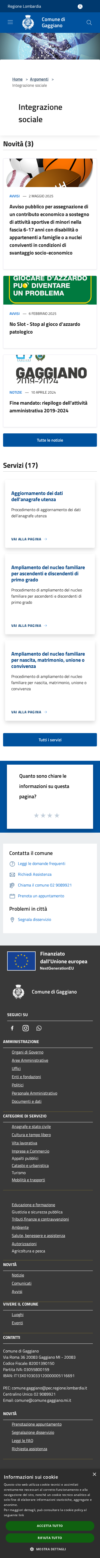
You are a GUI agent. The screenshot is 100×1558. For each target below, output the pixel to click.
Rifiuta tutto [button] (50, 1538)
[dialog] (50, 1513)
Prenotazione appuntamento (37, 1424)
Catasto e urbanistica (30, 1165)
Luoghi (18, 1314)
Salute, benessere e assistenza (38, 1235)
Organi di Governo (27, 1052)
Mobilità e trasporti (28, 1180)
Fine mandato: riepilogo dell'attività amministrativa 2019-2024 (48, 406)
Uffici (16, 1068)
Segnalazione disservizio (33, 1432)
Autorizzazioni (24, 1244)
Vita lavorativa (24, 1143)
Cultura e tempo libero (31, 1135)
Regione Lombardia (24, 6)
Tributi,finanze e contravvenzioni (40, 1219)
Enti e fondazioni (26, 1077)
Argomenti (39, 79)
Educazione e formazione (33, 1205)
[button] (50, 1549)
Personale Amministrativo (34, 1093)
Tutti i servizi (50, 740)
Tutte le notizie (50, 440)
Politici (18, 1085)
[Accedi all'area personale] (80, 7)
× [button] (94, 1474)
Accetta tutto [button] (50, 1526)
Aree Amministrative (30, 1060)
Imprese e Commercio (30, 1151)
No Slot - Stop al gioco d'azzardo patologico (44, 328)
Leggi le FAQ (22, 1440)
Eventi (17, 1323)
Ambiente (20, 1227)
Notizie (15, 392)
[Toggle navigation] (10, 22)
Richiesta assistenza (29, 1449)
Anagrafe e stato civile (31, 1126)
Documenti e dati (27, 1101)
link (21, 1515)
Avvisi (14, 196)
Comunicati (22, 1283)
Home (17, 79)
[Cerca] (89, 23)
